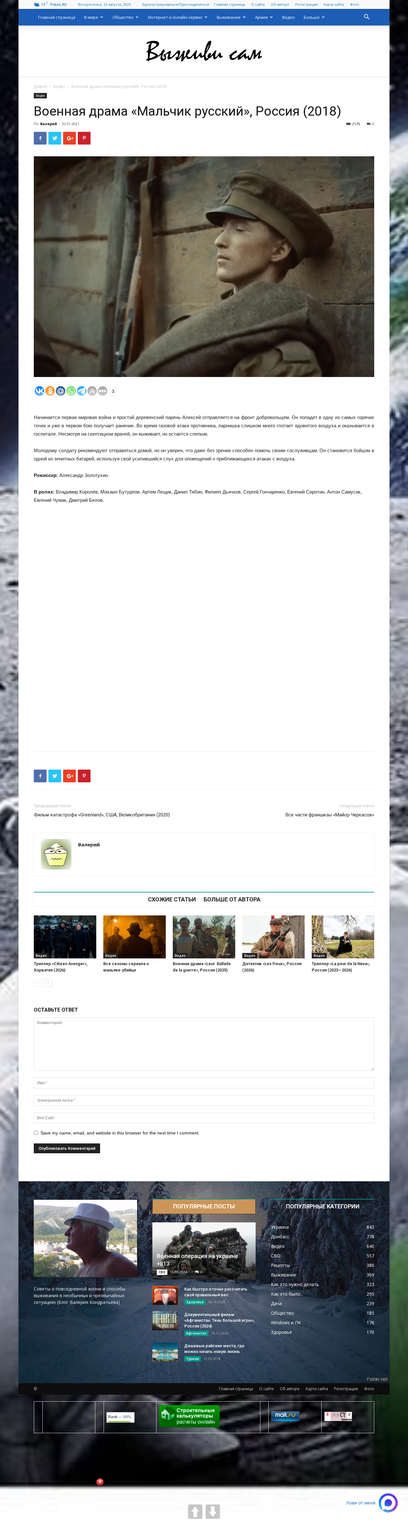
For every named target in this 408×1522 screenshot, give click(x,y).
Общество (123, 17)
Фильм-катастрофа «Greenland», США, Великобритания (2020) (102, 815)
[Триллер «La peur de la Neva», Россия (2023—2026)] (343, 936)
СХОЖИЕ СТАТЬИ (172, 899)
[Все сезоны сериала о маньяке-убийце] (134, 936)
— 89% (119, 1417)
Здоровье (195, 1302)
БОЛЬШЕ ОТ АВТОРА (232, 899)
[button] (366, 18)
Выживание (229, 17)
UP (195, 1511)
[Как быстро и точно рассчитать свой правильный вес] (165, 1295)
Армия (261, 17)
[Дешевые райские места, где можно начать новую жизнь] (165, 1352)
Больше (312, 17)
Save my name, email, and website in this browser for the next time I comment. (120, 1132)
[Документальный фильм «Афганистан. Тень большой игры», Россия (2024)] (165, 1320)
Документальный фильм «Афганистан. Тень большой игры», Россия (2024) (219, 1320)
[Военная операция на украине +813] (204, 1250)
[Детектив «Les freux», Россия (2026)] (273, 936)
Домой (40, 86)
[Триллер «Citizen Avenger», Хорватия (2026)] (65, 936)
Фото (354, 4)
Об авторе (280, 4)
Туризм (192, 1358)
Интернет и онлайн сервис (175, 17)
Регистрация (306, 4)
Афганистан (196, 1333)
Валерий (48, 123)
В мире (91, 17)
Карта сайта (334, 4)
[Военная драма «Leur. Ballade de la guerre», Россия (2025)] (204, 936)
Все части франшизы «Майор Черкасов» (330, 815)
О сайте (258, 4)
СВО (162, 1272)
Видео (288, 17)
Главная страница (229, 4)
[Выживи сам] (204, 51)
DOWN (213, 1511)
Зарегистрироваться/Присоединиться (175, 4)
